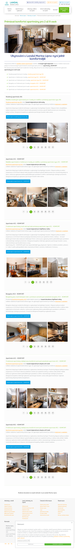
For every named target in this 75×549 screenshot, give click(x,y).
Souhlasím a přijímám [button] (58, 544)
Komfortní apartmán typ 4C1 (14, 229)
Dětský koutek (25, 506)
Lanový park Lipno (26, 515)
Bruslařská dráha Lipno (9, 515)
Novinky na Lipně (32, 15)
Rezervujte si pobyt (64, 9)
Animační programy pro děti (28, 508)
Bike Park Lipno (25, 516)
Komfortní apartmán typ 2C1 (14, 164)
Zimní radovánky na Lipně (45, 9)
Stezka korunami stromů (27, 513)
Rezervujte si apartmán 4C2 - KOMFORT (18, 316)
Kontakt (55, 10)
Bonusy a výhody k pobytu (63, 515)
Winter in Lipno (43, 508)
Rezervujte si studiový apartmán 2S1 (17, 117)
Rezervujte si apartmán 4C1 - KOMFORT (18, 251)
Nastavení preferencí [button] (23, 540)
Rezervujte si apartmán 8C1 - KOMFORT (18, 446)
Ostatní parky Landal (44, 504)
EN (5, 543)
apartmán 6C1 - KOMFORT (38, 86)
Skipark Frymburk (8, 506)
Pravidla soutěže (43, 513)
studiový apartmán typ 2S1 (36, 74)
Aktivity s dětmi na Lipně (32, 9)
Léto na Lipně (53, 2)
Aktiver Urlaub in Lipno (44, 506)
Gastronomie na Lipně (44, 515)
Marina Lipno (9, 9)
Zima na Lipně (65, 2)
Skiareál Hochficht (8, 508)
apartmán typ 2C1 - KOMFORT (37, 77)
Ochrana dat (60, 508)
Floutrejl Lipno (25, 518)
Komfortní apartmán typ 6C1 (14, 363)
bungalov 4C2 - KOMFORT (38, 83)
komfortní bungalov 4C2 (19, 299)
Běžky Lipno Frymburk (8, 513)
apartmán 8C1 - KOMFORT (38, 89)
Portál (59, 513)
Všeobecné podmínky (62, 506)
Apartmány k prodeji (44, 511)
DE (8, 543)
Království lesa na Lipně (27, 511)
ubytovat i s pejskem (61, 104)
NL (11, 543)
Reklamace (60, 511)
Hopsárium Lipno (25, 509)
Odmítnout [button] (30, 544)
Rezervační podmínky (62, 504)
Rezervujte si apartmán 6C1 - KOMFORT (18, 382)
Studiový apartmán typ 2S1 (14, 102)
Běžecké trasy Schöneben (9, 511)
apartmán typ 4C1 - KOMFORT (39, 80)
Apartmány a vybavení (19, 9)
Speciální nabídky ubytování (37, 2)
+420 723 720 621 (65, 4)
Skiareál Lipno (7, 504)
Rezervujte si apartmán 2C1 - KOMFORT (18, 181)
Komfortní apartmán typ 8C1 (14, 430)
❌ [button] (72, 522)
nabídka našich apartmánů (24, 63)
